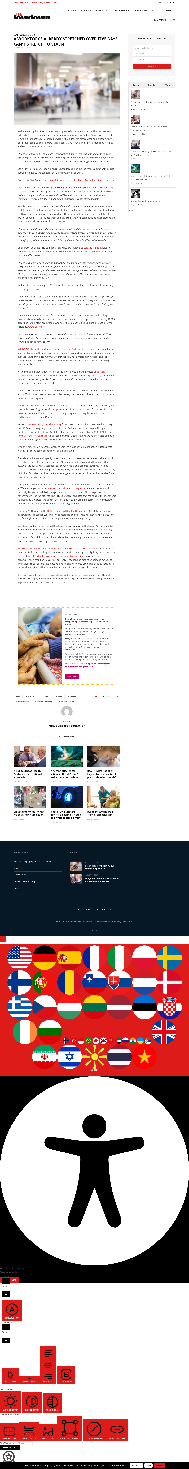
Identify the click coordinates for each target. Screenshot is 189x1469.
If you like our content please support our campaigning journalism (85, 620)
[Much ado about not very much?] (135, 197)
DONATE (72, 676)
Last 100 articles (144, 10)
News (71, 10)
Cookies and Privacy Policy (24, 881)
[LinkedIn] (7, 154)
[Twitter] (7, 147)
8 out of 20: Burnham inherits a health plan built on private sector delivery (66, 814)
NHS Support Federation (66, 725)
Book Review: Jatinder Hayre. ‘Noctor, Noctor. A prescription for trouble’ (101, 774)
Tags (167, 85)
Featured (45, 696)
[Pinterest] (113, 697)
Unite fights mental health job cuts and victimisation (29, 813)
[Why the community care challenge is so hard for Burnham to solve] (135, 148)
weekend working (43, 702)
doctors (30, 696)
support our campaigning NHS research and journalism (87, 665)
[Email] (7, 161)
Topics (85, 10)
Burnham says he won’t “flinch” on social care (100, 813)
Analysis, (37, 2)
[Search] (173, 20)
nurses (58, 696)
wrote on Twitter (37, 326)
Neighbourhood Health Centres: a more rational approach (28, 774)
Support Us (18, 868)
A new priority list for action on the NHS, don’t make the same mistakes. (65, 774)
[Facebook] (7, 140)
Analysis (101, 10)
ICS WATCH (167, 10)
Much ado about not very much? (145, 201)
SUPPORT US (162, 2)
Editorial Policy (20, 874)
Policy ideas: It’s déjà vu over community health (100, 867)
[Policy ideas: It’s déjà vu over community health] (135, 98)
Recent (136, 85)
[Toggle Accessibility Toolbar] (3, 939)
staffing (72, 696)
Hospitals (23, 35)
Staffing (31, 35)
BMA (18, 696)
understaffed (22, 702)
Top (95, 930)
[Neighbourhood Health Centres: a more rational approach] (135, 123)
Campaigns (50, 2)
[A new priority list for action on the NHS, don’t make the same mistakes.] (135, 172)
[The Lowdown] (32, 15)
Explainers (120, 10)
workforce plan (67, 702)
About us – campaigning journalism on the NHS (33, 861)
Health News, (22, 2)
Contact (17, 888)
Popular (152, 85)
